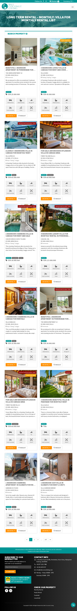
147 (46, 539)
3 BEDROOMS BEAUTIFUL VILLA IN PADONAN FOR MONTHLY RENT (55, 401)
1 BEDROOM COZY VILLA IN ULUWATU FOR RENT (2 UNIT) (53, 484)
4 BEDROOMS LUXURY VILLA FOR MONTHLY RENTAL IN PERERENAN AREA (55, 236)
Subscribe (11, 571)
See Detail (10, 116)
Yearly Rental (38, 592)
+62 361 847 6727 (41, 567)
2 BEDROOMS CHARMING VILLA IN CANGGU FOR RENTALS (20, 318)
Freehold (36, 595)
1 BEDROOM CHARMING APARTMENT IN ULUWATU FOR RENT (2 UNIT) (21, 485)
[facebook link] (43, 1)
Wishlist (55, 1)
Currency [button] (67, 1)
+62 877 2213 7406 (41, 564)
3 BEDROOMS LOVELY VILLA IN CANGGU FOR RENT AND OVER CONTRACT (53, 70)
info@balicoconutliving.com (44, 570)
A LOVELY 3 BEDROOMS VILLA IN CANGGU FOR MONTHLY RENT (19, 152)
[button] (73, 605)
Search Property (17, 34)
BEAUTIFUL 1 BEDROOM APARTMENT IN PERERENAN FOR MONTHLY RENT (19, 70)
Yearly (14, 175)
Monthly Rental (38, 590)
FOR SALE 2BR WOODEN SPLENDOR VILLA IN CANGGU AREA (56, 152)
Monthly (9, 92)
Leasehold (50, 175)
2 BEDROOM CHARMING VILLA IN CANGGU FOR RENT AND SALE (19, 235)
